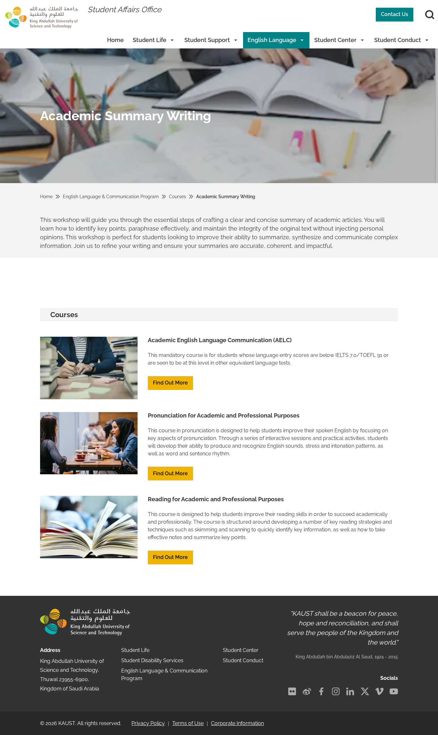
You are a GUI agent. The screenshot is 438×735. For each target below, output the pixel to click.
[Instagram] (336, 691)
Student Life (149, 40)
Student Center (335, 40)
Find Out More (170, 383)
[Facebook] (321, 691)
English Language (272, 40)
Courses (177, 196)
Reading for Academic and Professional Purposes (216, 499)
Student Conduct (397, 40)
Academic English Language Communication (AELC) (220, 340)
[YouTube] (394, 691)
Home (115, 40)
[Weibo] (307, 691)
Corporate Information (237, 723)
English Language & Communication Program (111, 196)
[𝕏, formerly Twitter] (365, 691)
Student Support (207, 40)
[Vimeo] (379, 691)
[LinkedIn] (350, 691)
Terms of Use (188, 723)
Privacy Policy (148, 723)
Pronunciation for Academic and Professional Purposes (223, 415)
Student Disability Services (152, 660)
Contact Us (394, 14)
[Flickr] (292, 691)
